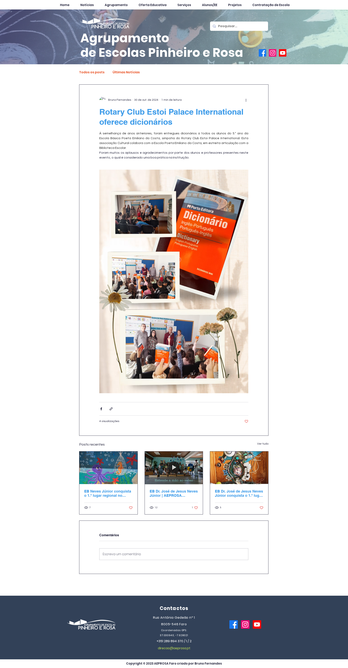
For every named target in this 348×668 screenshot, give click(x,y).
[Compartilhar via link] (111, 409)
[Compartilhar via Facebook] (101, 409)
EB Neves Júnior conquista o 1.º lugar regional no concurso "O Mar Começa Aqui (107, 493)
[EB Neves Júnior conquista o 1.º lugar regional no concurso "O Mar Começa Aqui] (108, 467)
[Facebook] (262, 53)
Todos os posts (92, 72)
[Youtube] (282, 53)
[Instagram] (272, 53)
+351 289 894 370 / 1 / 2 (174, 641)
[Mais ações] (245, 100)
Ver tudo (262, 443)
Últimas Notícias (126, 72)
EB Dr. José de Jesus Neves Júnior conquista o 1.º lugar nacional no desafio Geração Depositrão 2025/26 (239, 493)
